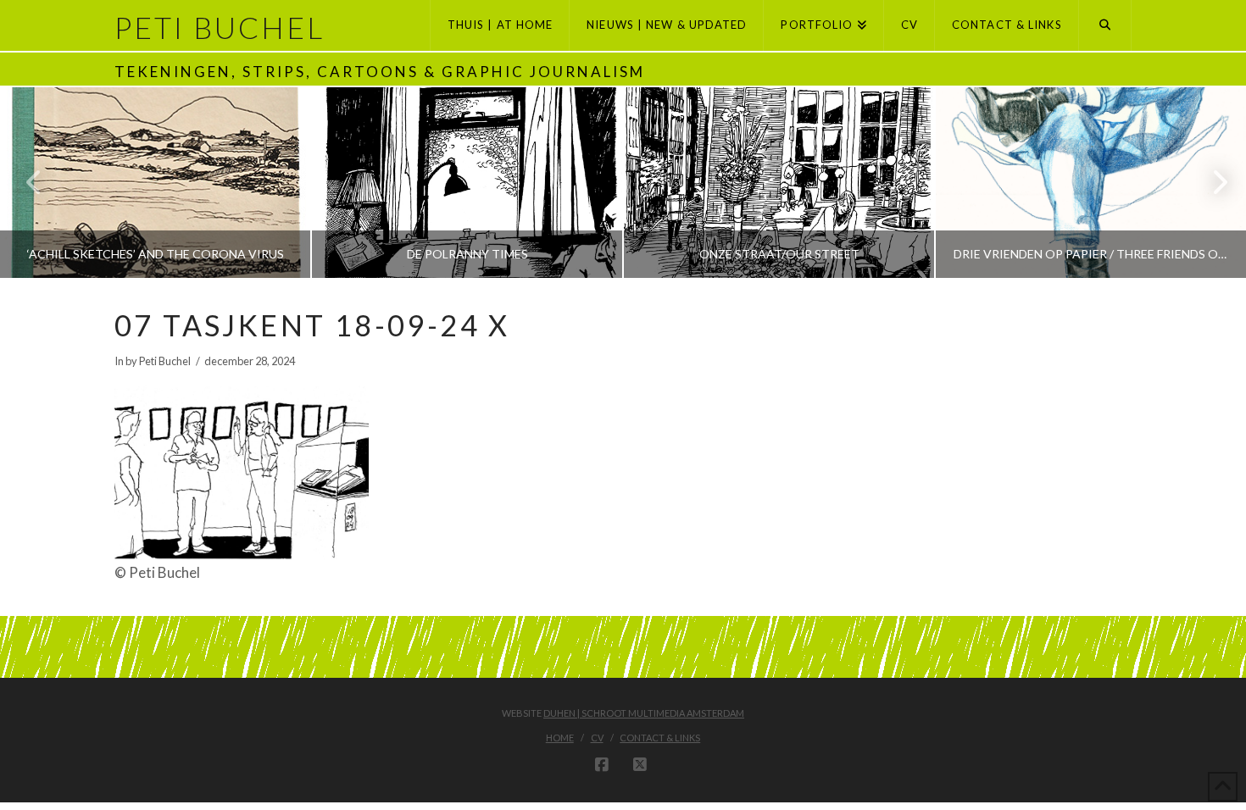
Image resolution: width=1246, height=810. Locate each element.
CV (597, 737)
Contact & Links (660, 737)
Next (1210, 183)
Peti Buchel (219, 27)
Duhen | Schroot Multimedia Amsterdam (643, 712)
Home (560, 737)
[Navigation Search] (1105, 25)
